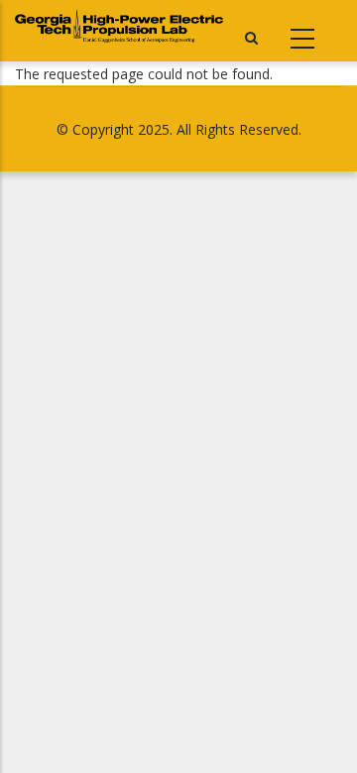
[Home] (119, 26)
